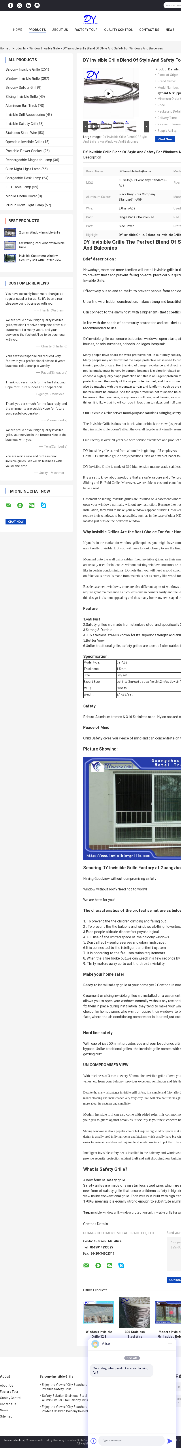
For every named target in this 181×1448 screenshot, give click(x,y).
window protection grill (136, 1212)
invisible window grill (104, 1212)
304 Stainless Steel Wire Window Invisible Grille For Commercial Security (135, 1334)
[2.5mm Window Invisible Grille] (10, 232)
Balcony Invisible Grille (23, 69)
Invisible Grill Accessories (25, 115)
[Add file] (93, 1441)
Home (17, 30)
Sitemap (6, 1416)
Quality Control (118, 30)
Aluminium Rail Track (21, 106)
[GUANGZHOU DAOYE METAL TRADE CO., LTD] (90, 19)
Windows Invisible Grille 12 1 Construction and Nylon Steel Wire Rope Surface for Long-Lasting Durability (99, 1334)
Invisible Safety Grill (21, 124)
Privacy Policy (14, 1440)
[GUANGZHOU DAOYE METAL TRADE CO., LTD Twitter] (19, 5)
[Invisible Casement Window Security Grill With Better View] (10, 258)
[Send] (169, 1441)
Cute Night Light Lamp (23, 169)
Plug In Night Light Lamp (25, 205)
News (170, 30)
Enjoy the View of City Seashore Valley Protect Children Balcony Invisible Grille (69, 1409)
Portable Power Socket (24, 151)
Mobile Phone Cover (21, 196)
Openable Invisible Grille (24, 142)
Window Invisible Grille (44, 48)
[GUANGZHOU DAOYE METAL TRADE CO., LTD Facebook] (11, 5)
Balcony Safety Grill (21, 87)
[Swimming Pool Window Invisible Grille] (10, 245)
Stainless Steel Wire (21, 133)
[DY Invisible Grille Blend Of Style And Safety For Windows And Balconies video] (108, 93)
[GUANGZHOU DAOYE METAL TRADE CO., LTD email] (11, 505)
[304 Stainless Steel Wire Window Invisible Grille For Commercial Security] (134, 1312)
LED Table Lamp (18, 187)
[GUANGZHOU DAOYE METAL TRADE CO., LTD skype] (46, 505)
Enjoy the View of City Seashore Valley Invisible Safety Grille (69, 1387)
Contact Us (149, 30)
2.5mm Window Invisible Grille (39, 232)
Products (37, 30)
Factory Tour (86, 30)
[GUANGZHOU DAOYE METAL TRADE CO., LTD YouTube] (37, 5)
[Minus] (170, 1343)
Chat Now (165, 139)
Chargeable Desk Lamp (23, 178)
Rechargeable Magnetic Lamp (29, 160)
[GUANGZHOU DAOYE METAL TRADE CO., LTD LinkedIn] (28, 5)
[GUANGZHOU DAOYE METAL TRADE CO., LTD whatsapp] (22, 505)
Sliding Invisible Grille (22, 96)
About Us (60, 30)
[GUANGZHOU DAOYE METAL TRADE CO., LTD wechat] (34, 505)
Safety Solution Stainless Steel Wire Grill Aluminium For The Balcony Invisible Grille (71, 1398)
